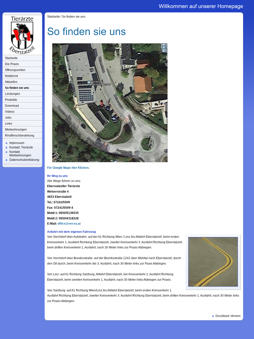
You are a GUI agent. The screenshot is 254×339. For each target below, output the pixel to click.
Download (12, 105)
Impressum (16, 143)
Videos (9, 111)
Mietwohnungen (16, 129)
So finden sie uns (17, 88)
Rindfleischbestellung (19, 135)
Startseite (11, 58)
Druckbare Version (228, 316)
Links (8, 123)
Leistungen (12, 94)
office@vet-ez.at (69, 223)
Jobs (8, 117)
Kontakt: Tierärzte (21, 147)
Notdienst (11, 76)
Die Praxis (12, 64)
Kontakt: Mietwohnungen (20, 153)
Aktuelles (11, 82)
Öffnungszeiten (15, 70)
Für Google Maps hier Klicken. (68, 168)
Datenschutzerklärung (24, 160)
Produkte (11, 100)
